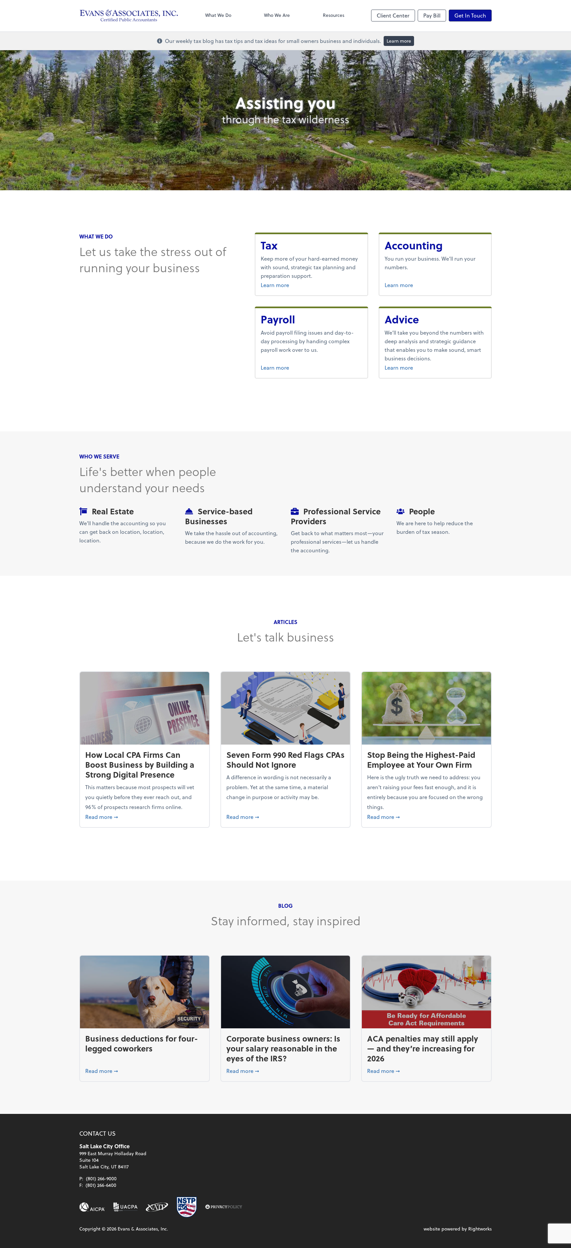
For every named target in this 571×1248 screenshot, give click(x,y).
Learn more (399, 40)
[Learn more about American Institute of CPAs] (92, 1207)
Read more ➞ (144, 817)
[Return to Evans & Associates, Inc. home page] (128, 15)
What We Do (218, 15)
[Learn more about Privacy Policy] (223, 1207)
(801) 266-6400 (101, 1185)
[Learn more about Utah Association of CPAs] (125, 1207)
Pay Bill (431, 15)
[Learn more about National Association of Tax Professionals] (157, 1207)
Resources (333, 15)
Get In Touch (470, 15)
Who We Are (277, 15)
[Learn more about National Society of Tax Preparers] (186, 1207)
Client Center (393, 15)
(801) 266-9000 (101, 1178)
